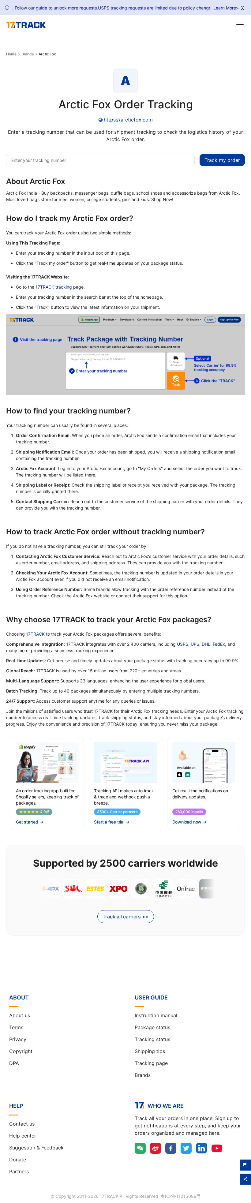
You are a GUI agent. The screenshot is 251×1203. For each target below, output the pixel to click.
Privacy (17, 1039)
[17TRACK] (26, 25)
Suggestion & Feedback (36, 1148)
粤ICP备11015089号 (181, 1196)
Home (11, 54)
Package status (152, 1027)
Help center (22, 1136)
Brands (27, 54)
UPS (195, 644)
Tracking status (152, 1039)
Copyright (20, 1051)
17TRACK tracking (54, 287)
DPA (14, 1063)
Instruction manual (156, 1015)
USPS (182, 644)
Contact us (22, 1124)
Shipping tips (150, 1051)
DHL (206, 644)
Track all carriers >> (126, 916)
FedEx (219, 644)
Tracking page (151, 1063)
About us (19, 1015)
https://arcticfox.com (128, 120)
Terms (16, 1027)
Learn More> (226, 7)
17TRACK (35, 634)
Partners (19, 1171)
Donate (17, 1159)
